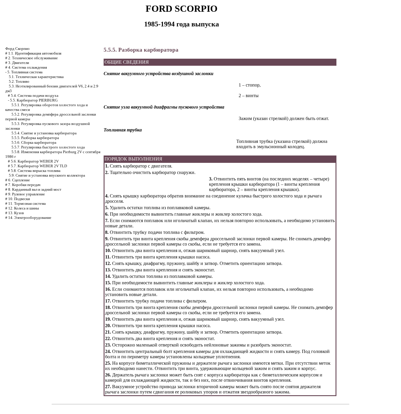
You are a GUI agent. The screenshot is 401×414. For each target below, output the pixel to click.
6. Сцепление (19, 180)
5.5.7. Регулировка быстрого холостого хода (48, 147)
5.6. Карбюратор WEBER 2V (35, 161)
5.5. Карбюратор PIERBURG (34, 100)
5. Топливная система (25, 72)
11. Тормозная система (27, 203)
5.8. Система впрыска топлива (35, 170)
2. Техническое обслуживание (33, 58)
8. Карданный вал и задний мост (34, 189)
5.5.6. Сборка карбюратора (33, 142)
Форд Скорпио (17, 48)
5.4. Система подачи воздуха (34, 95)
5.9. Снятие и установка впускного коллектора (47, 175)
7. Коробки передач (24, 185)
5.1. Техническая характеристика (36, 77)
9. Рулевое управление (26, 194)
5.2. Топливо (19, 81)
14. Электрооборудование (29, 217)
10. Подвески (19, 199)
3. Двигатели (18, 62)
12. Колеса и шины (23, 208)
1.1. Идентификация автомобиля (34, 53)
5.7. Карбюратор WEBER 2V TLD (39, 166)
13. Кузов (16, 213)
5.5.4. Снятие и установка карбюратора (44, 133)
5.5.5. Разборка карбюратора (35, 138)
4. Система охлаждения (27, 67)
